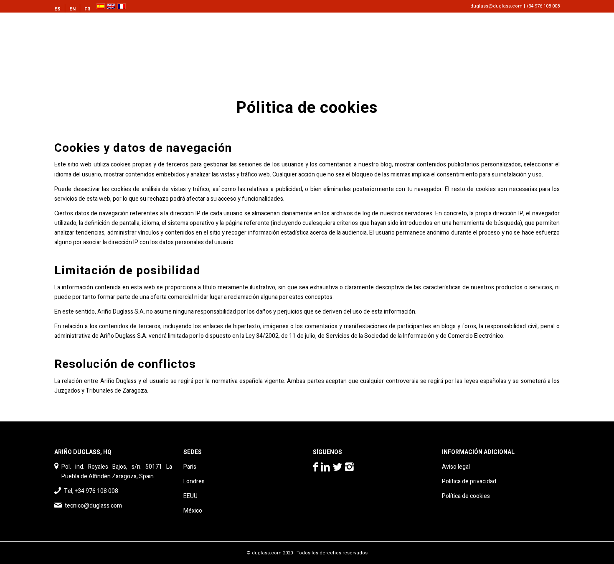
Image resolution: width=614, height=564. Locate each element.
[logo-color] (95, 31)
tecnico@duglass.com (93, 505)
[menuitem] (59, 9)
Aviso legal (456, 466)
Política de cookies (466, 496)
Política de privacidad (469, 481)
